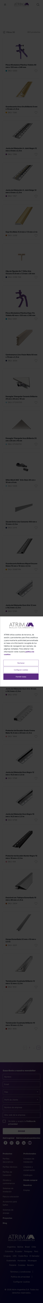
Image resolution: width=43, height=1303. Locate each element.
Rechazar (21, 663)
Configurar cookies (21, 670)
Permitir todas (21, 677)
